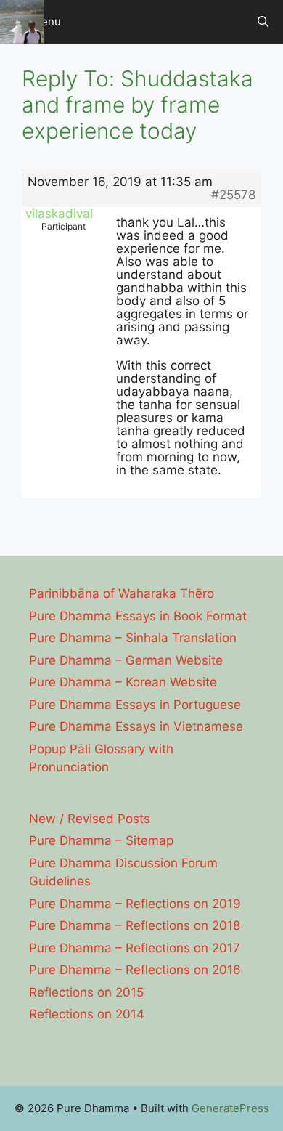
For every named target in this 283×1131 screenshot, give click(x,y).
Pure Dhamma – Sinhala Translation (133, 638)
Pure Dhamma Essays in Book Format (138, 616)
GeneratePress (230, 1108)
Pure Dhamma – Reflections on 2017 (134, 948)
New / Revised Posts (89, 818)
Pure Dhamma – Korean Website (123, 682)
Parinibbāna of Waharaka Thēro (121, 593)
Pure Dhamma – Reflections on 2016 (135, 969)
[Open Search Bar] (263, 22)
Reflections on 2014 (86, 1014)
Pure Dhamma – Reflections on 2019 (135, 903)
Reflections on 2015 (86, 992)
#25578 (233, 194)
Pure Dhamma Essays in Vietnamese (136, 726)
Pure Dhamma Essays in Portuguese (135, 704)
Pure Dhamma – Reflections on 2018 (134, 925)
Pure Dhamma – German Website (126, 660)
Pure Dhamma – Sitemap (101, 840)
